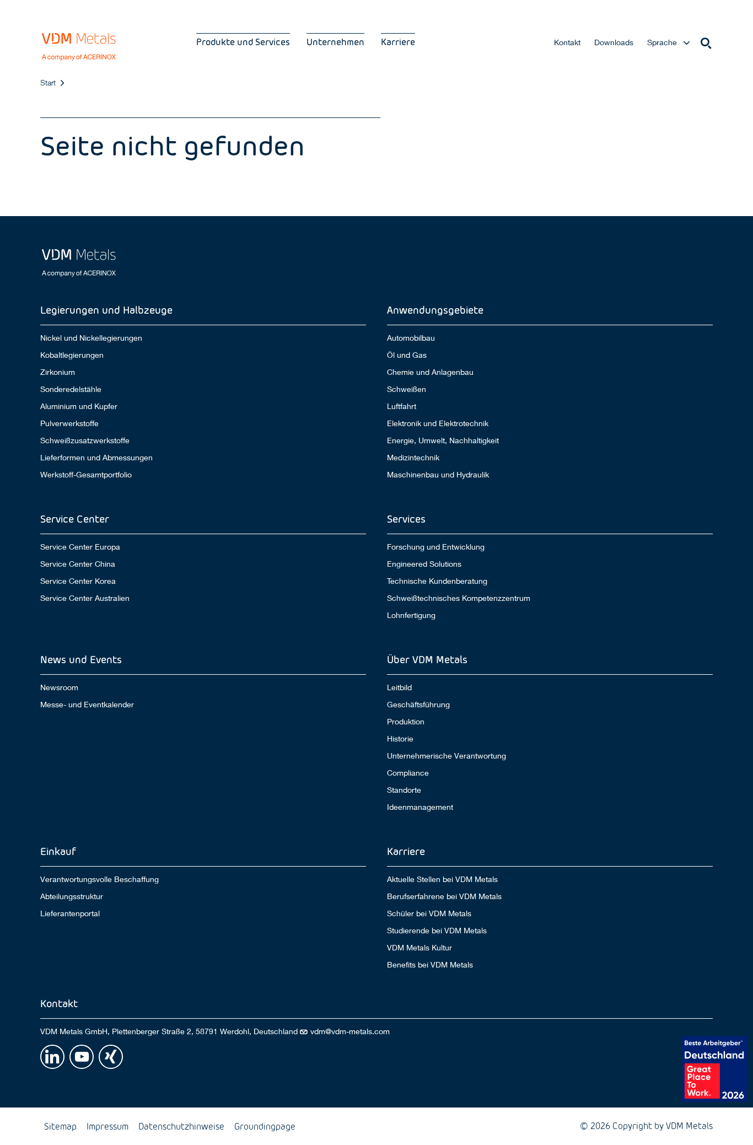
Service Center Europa (80, 546)
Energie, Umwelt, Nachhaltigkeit (443, 440)
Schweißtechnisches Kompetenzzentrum (458, 598)
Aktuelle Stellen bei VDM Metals (442, 879)
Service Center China (77, 564)
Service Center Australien (85, 598)
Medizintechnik (413, 457)
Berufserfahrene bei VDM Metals (444, 896)
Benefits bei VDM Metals (430, 964)
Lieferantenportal (70, 913)
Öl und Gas (407, 355)
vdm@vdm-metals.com (350, 1031)
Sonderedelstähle (70, 389)
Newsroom (59, 687)
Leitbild (399, 687)
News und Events (81, 659)
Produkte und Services (243, 41)
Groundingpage (264, 1126)
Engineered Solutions (424, 564)
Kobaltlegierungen (72, 355)
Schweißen (406, 389)
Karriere (398, 41)
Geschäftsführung (418, 704)
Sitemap (60, 1126)
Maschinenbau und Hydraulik (438, 474)
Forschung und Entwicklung (436, 546)
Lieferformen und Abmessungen (96, 457)
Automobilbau (411, 337)
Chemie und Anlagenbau (430, 372)
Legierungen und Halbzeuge (106, 309)
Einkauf (58, 851)
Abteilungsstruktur (71, 896)
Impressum (107, 1126)
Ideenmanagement (420, 807)
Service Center (74, 518)
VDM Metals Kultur (419, 947)
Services (406, 518)
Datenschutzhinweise (181, 1126)
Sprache (662, 42)
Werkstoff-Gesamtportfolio (86, 474)
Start (48, 82)
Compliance (408, 772)
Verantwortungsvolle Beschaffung (99, 879)
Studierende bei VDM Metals (437, 930)
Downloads (613, 42)
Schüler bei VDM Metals (429, 913)
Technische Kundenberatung (437, 581)
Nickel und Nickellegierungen (91, 337)
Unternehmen (335, 41)
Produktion (405, 721)
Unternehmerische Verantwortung (446, 755)
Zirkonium (57, 372)
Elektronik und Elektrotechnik (437, 423)
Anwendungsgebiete (435, 309)
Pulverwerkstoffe (69, 423)
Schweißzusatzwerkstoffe (85, 440)
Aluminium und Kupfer (78, 406)
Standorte (404, 790)
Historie (400, 738)
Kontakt (567, 42)
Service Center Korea (78, 581)
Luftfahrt (401, 406)
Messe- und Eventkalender (87, 704)
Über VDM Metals (427, 659)
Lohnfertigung (411, 615)
